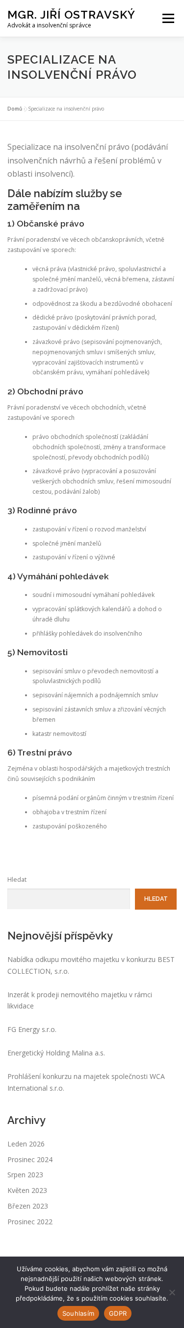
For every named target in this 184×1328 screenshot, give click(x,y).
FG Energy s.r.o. (31, 1029)
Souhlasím (78, 1313)
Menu (167, 18)
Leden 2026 (26, 1143)
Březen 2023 (27, 1206)
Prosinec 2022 (30, 1221)
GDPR (118, 1313)
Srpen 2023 (25, 1174)
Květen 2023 (27, 1190)
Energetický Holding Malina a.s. (56, 1052)
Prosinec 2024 (30, 1159)
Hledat (16, 879)
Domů (14, 108)
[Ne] (172, 1292)
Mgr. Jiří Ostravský (71, 14)
